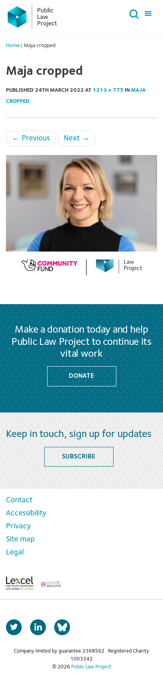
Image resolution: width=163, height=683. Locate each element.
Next (76, 138)
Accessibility (26, 513)
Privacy (18, 526)
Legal (15, 552)
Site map (20, 539)
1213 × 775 (108, 90)
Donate (81, 376)
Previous (31, 138)
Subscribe (78, 457)
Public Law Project (91, 667)
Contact (19, 500)
